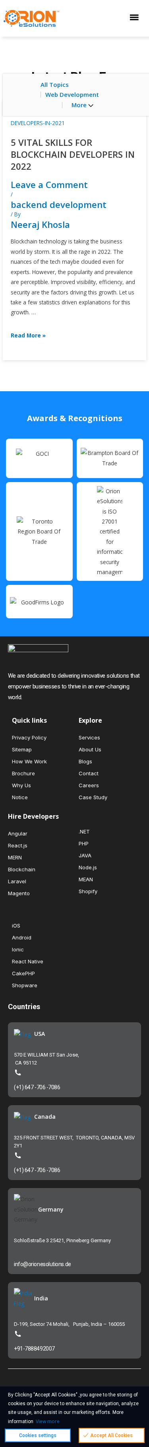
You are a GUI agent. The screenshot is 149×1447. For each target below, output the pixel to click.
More (80, 105)
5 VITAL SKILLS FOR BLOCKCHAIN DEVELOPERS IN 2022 (73, 154)
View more (48, 1421)
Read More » (28, 335)
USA (39, 1033)
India (41, 1298)
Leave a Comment (49, 184)
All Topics (55, 84)
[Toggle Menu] (136, 18)
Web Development (72, 94)
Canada (45, 1116)
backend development (58, 204)
